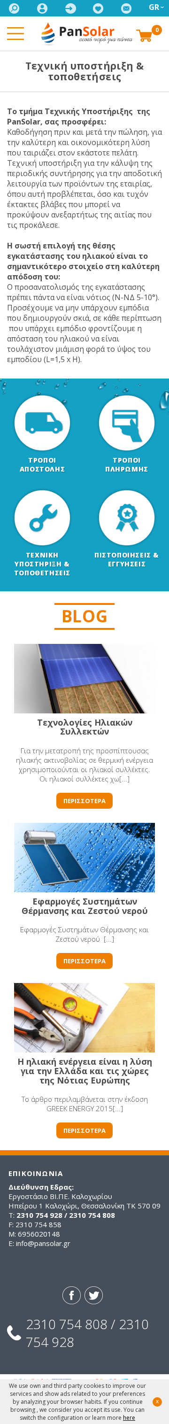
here (129, 1418)
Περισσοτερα (84, 801)
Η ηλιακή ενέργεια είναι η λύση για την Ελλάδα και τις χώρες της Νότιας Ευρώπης (84, 1071)
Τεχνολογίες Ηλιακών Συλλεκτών (84, 727)
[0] (144, 35)
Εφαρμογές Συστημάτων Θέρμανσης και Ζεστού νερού (85, 906)
